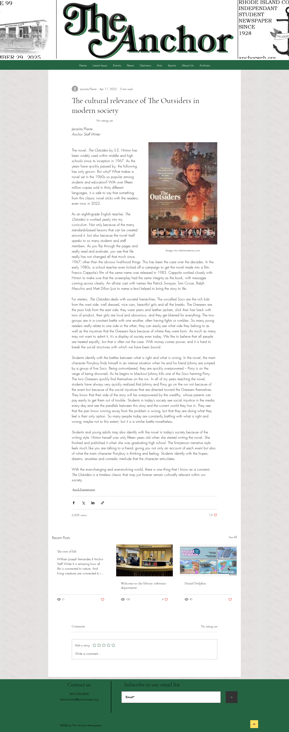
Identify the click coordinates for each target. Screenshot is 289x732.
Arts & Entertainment (84, 489)
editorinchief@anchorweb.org (79, 699)
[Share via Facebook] (73, 503)
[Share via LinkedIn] (93, 503)
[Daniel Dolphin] (208, 560)
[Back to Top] (254, 724)
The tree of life (66, 551)
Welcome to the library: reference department (143, 585)
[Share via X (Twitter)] (83, 503)
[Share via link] (102, 503)
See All (233, 537)
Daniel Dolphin (195, 583)
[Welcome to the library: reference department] (144, 560)
